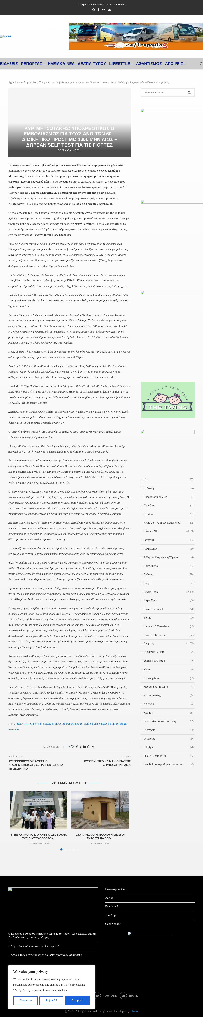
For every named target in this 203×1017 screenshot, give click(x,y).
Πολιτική (169, 488)
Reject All (51, 1000)
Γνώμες (169, 583)
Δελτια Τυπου (92, 63)
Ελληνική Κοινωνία (169, 635)
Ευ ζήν (169, 617)
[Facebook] (98, 9)
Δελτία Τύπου (169, 591)
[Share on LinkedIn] (84, 746)
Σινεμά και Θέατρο (169, 660)
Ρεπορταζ (31, 63)
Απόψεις (174, 63)
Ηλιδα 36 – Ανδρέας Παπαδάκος (169, 522)
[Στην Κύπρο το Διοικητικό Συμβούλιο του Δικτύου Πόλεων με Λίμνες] (38, 810)
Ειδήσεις (169, 643)
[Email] (109, 9)
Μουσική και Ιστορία (169, 686)
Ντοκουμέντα (169, 678)
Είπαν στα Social (169, 609)
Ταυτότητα (111, 915)
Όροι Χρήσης (113, 923)
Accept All (77, 1000)
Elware (134, 1011)
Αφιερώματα (169, 565)
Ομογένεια (169, 729)
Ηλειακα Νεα (61, 63)
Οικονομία (169, 738)
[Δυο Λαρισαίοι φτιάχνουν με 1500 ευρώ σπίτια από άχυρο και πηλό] (99, 810)
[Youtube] (103, 9)
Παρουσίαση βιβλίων (169, 496)
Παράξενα (169, 505)
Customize (26, 1000)
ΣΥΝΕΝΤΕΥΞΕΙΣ (169, 652)
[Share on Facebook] (77, 746)
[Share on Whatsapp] (88, 746)
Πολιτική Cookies (115, 889)
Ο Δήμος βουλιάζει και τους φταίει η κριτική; (34, 946)
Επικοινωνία (112, 906)
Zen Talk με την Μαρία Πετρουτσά (169, 764)
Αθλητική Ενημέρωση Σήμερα (169, 557)
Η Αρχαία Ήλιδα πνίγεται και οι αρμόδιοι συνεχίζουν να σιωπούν (45, 954)
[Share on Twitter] (80, 747)
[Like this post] (72, 746)
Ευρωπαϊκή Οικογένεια (169, 626)
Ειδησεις (9, 63)
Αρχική (12, 82)
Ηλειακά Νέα (169, 531)
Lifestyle (119, 63)
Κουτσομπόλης (169, 695)
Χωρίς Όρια (169, 600)
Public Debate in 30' (169, 755)
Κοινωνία (169, 703)
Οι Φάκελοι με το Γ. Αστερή (169, 721)
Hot (169, 479)
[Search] (201, 63)
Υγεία (169, 669)
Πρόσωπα (169, 514)
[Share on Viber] (92, 747)
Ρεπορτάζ (169, 540)
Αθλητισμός (149, 63)
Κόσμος (169, 712)
